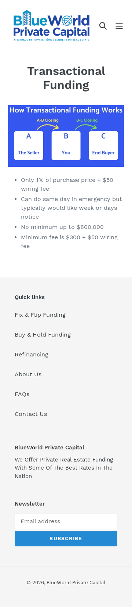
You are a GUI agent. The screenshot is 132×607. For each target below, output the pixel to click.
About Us (28, 374)
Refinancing (31, 354)
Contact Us (31, 413)
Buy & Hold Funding (43, 334)
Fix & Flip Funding (40, 314)
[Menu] (119, 25)
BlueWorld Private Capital (76, 582)
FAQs (22, 394)
